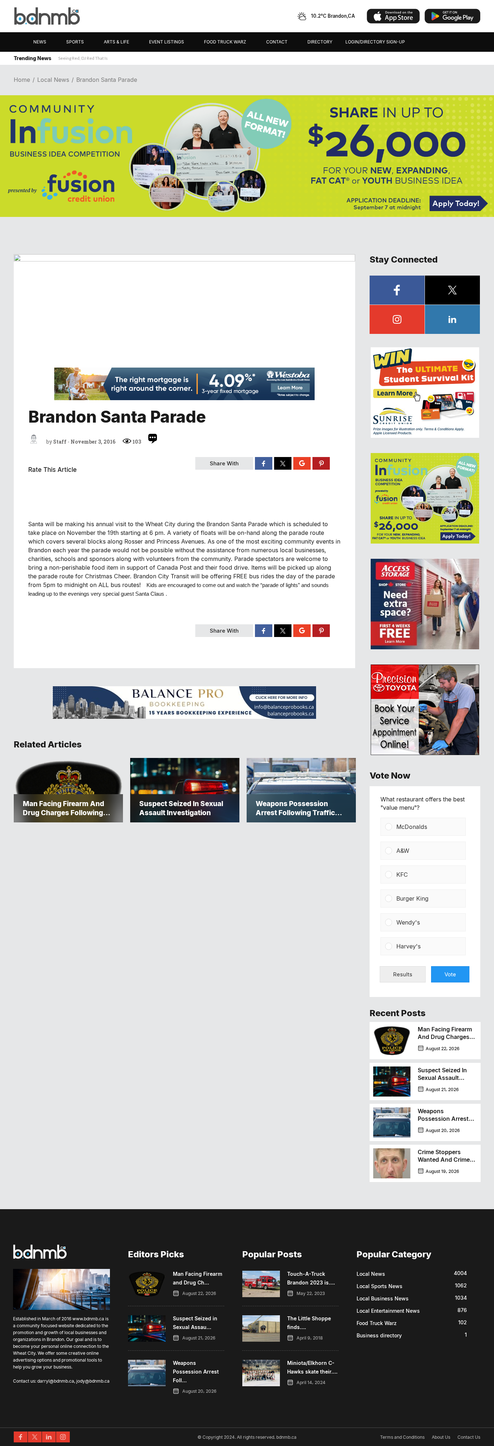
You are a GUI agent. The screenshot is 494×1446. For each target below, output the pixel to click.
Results (402, 974)
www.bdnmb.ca (88, 1318)
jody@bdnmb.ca (93, 1381)
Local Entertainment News (388, 1311)
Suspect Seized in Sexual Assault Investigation (442, 1077)
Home (22, 79)
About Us (441, 1437)
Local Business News (383, 1298)
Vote (450, 974)
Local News (53, 79)
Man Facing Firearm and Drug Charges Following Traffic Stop (445, 1041)
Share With (224, 463)
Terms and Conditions (402, 1437)
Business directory (379, 1335)
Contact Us (468, 1437)
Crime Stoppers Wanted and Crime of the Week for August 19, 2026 (444, 1163)
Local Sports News (380, 1286)
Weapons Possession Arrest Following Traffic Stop (443, 1122)
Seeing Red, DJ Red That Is (83, 58)
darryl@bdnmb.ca (55, 1381)
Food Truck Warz (377, 1323)
